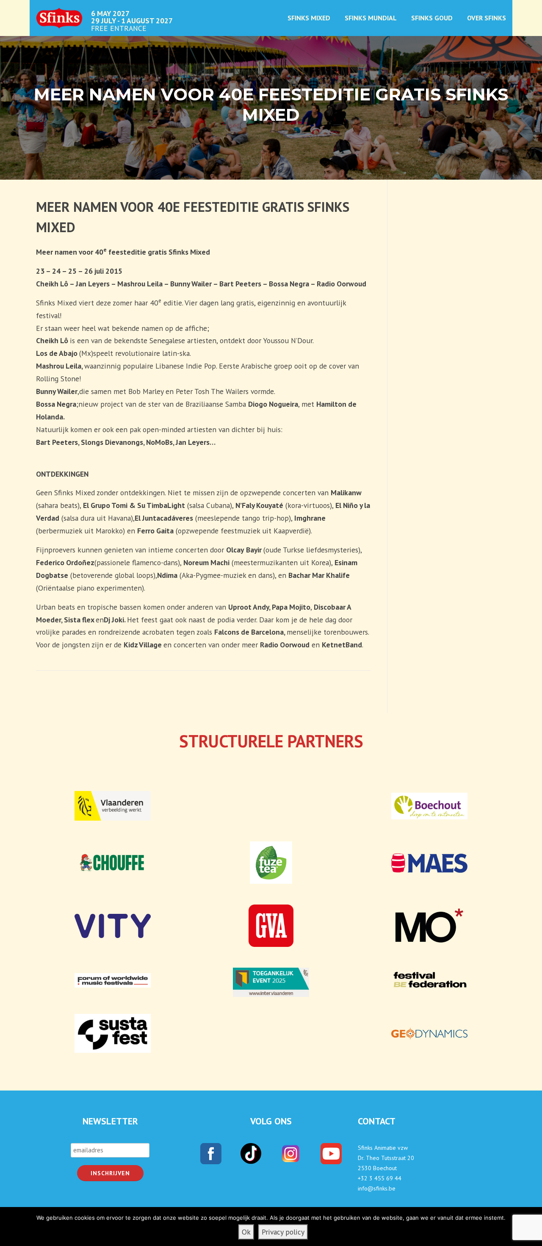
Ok (246, 1232)
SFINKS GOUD (432, 18)
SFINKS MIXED (309, 18)
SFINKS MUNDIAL (371, 18)
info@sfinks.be (376, 1188)
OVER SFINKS (486, 18)
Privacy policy (283, 1232)
